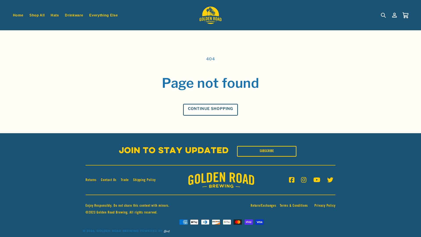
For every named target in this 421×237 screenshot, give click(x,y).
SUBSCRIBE (267, 151)
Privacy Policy (324, 206)
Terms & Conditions (294, 206)
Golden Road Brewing (117, 231)
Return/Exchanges (263, 206)
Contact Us (108, 180)
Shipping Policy (144, 180)
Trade (125, 180)
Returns (91, 180)
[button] (383, 15)
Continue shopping (210, 108)
